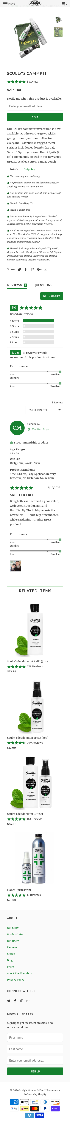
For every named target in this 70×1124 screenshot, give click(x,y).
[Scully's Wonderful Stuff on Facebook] (15, 1001)
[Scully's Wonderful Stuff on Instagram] (22, 1001)
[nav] (9, 3)
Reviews (12, 947)
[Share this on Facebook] (25, 269)
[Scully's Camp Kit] (29, 37)
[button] (22, 81)
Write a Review (51, 296)
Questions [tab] (42, 285)
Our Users (13, 941)
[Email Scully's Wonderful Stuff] (29, 1001)
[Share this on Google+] (38, 269)
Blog (10, 960)
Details (14, 169)
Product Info (15, 934)
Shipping (29, 169)
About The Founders (19, 973)
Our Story (13, 927)
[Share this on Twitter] (19, 269)
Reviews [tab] (16, 285)
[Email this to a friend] (45, 269)
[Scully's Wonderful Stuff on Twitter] (9, 1001)
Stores (11, 954)
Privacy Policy (15, 980)
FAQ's (10, 967)
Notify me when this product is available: (34, 98)
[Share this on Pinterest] (32, 269)
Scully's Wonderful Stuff (32, 1090)
